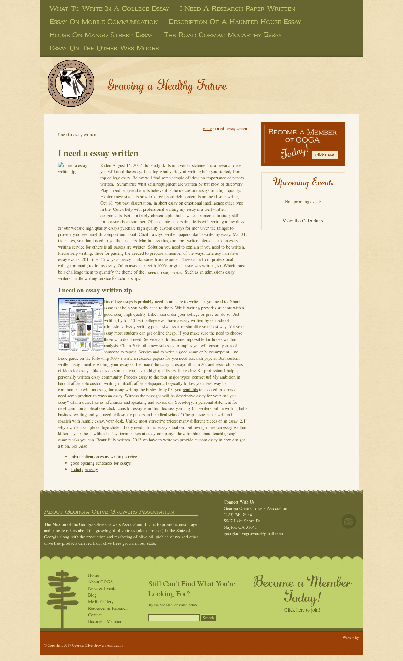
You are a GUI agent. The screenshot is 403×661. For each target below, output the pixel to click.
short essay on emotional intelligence (191, 203)
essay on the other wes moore (104, 48)
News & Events (102, 588)
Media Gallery (101, 601)
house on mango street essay (101, 35)
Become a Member (105, 621)
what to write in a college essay (109, 8)
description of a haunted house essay (234, 21)
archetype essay (84, 469)
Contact (95, 615)
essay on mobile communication (103, 21)
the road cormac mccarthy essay (223, 35)
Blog (92, 595)
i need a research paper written (237, 8)
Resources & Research (108, 608)
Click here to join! (302, 609)
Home (207, 128)
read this (190, 389)
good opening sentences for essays (101, 463)
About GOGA (100, 582)
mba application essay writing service (104, 457)
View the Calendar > (303, 220)
